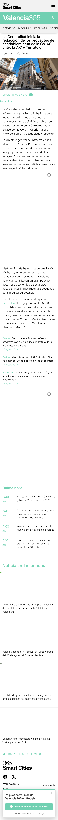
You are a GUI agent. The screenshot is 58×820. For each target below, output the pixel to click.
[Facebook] (5, 777)
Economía (40, 28)
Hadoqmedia (48, 785)
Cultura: (6, 338)
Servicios (9, 28)
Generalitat (8, 303)
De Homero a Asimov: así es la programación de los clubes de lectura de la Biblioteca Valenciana (27, 608)
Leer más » (7, 615)
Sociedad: (8, 372)
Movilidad (24, 28)
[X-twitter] (14, 777)
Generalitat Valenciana (14, 94)
